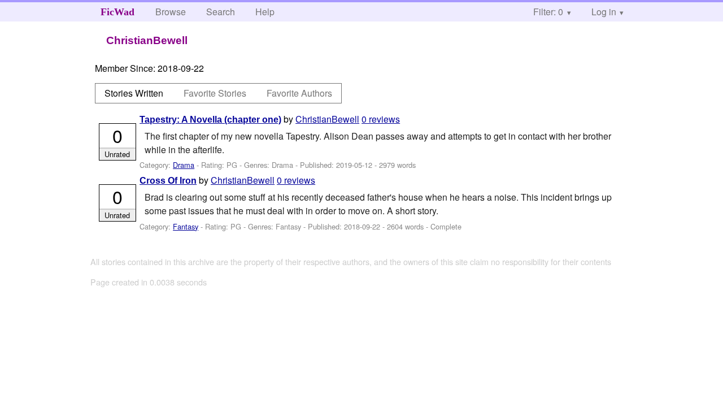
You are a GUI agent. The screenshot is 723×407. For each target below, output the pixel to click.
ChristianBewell (327, 118)
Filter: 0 (548, 11)
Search (220, 11)
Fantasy (185, 226)
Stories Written (133, 92)
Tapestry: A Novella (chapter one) (210, 119)
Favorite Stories (215, 92)
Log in (603, 11)
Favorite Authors (299, 92)
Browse (170, 11)
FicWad (117, 12)
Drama (183, 164)
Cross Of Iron (168, 180)
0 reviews (381, 118)
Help (265, 11)
